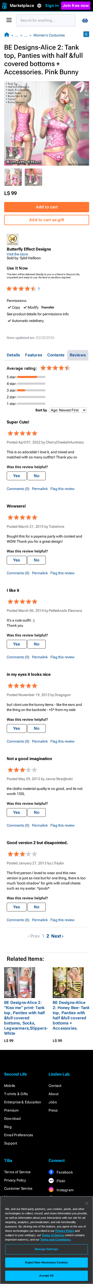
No (36, 475)
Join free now (76, 5)
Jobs (53, 1102)
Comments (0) (18, 489)
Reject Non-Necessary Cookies (46, 1262)
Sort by (41, 410)
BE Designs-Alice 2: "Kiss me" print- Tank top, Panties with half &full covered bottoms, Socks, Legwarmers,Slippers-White (26, 1018)
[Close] (86, 1203)
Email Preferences (18, 1135)
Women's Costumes (49, 35)
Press (53, 1110)
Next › (57, 936)
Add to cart (47, 207)
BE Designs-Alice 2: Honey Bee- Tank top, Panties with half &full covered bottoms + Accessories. (71, 1015)
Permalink (40, 489)
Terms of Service (17, 1172)
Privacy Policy (15, 1180)
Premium (11, 1110)
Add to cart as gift (46, 219)
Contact (55, 1086)
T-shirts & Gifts (16, 1094)
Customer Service (18, 1188)
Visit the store (17, 254)
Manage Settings (46, 1249)
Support (10, 1143)
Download (12, 1118)
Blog (8, 1127)
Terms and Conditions (55, 1239)
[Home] (6, 35)
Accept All (46, 1275)
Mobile (9, 1086)
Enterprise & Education (22, 1102)
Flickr (60, 1181)
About (53, 1094)
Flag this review (62, 489)
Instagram (65, 1190)
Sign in (51, 5)
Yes (16, 475)
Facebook (64, 1172)
